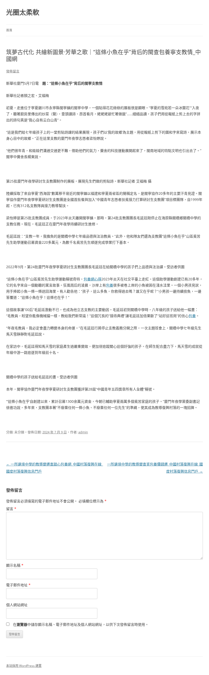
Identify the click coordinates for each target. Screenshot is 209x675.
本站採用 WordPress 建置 (24, 666)
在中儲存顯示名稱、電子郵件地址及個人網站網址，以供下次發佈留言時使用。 (81, 624)
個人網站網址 (17, 604)
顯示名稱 (14, 565)
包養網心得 (92, 279)
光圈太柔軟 (22, 12)
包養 (109, 285)
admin (83, 432)
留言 (11, 508)
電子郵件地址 (18, 584)
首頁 (9, 30)
